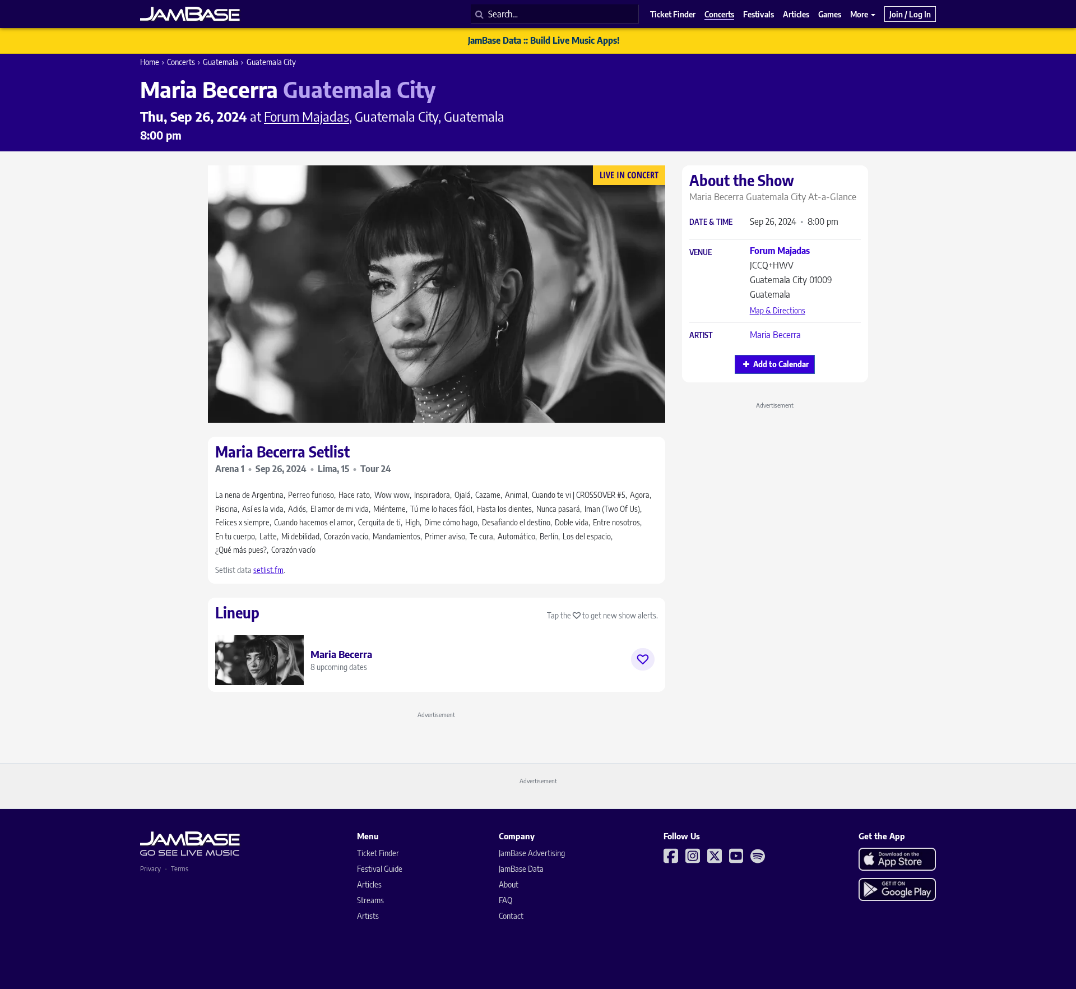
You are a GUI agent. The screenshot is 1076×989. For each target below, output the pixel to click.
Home (149, 62)
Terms (179, 869)
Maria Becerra (775, 334)
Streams (370, 900)
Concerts (181, 62)
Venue (700, 252)
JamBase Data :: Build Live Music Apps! (544, 40)
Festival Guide (379, 869)
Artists (368, 916)
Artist (701, 335)
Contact (511, 916)
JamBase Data (521, 869)
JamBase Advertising (532, 853)
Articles (369, 884)
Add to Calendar (781, 364)
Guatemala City (271, 62)
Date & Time (710, 222)
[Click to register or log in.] (643, 659)
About (508, 884)
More (860, 14)
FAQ (505, 900)
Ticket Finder (378, 853)
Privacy (150, 869)
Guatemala (220, 62)
